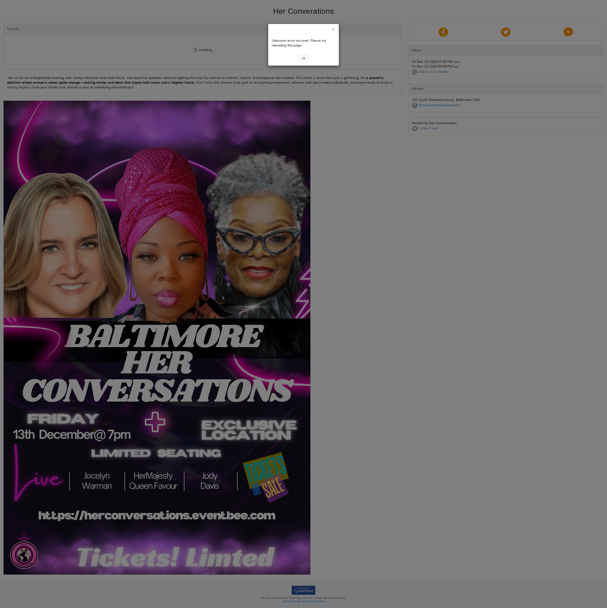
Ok (304, 58)
